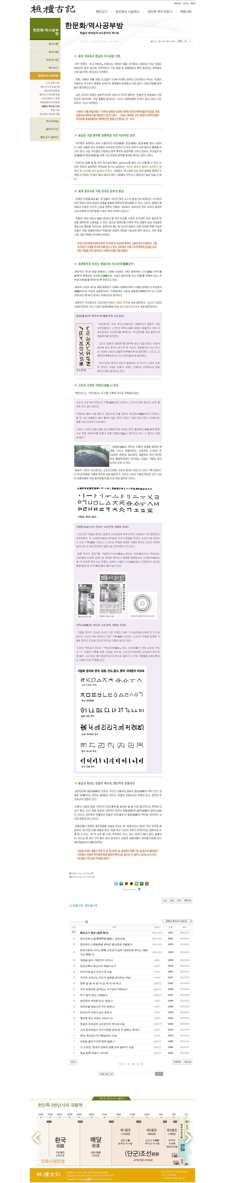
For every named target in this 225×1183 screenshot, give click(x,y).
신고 (155, 41)
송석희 (157, 1035)
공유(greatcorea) (129, 889)
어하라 (157, 972)
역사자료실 (52, 121)
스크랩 (172, 41)
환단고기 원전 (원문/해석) (94, 933)
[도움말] (139, 889)
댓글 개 (78, 905)
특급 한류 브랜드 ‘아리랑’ (94, 1053)
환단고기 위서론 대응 (50, 94)
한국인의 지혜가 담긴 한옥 (94, 1012)
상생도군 (157, 983)
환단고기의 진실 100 (50, 87)
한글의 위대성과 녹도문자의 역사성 (99, 1024)
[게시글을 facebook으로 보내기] (121, 883)
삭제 (179, 900)
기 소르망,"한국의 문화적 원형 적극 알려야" (104, 1047)
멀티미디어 (52, 129)
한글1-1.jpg (77, 873)
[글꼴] (180, 41)
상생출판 (88, 1179)
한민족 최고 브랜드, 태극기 (95, 1018)
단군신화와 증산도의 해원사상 (97, 966)
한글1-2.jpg (77, 877)
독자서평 (53, 52)
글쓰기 (73, 1062)
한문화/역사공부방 (48, 75)
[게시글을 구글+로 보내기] (147, 883)
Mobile (192, 3)
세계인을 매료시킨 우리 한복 (96, 1006)
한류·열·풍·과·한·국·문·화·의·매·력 (99, 983)
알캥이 (157, 960)
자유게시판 (52, 60)
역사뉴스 (53, 67)
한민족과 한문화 (52, 90)
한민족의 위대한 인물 (50, 114)
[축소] (190, 41)
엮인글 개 (91, 905)
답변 (171, 900)
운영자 (157, 1001)
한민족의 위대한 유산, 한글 (95, 1001)
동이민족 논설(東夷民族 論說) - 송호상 (101, 938)
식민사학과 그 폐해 (51, 98)
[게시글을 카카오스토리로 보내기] (131, 883)
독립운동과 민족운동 (50, 102)
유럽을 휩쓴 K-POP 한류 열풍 (96, 1041)
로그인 (185, 3)
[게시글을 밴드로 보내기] (141, 883)
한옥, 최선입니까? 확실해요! (95, 1035)
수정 (164, 900)
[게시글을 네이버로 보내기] (136, 883)
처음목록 (177, 1062)
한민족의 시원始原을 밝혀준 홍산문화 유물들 (105, 944)
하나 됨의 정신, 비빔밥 (92, 995)
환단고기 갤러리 (49, 137)
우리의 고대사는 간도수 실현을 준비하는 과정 (105, 977)
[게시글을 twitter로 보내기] (116, 883)
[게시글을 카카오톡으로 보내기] (126, 883)
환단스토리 (157, 933)
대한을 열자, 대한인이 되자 (95, 960)
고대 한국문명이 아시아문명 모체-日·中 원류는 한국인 (110, 1030)
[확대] (185, 41)
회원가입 (177, 3)
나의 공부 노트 (53, 83)
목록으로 (187, 900)
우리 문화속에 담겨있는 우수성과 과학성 (102, 989)
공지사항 (53, 44)
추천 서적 (55, 110)
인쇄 (163, 41)
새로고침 (187, 1062)
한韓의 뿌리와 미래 (51, 106)
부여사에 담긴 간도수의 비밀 (96, 972)
